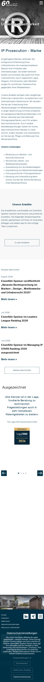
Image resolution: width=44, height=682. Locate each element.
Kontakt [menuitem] (3, 615)
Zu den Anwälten (22, 243)
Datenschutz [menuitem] (5, 621)
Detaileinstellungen (21, 658)
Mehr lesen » (9, 299)
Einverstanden (22, 663)
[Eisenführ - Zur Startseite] (9, 3)
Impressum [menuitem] (5, 618)
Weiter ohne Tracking (22, 670)
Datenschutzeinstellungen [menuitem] (10, 624)
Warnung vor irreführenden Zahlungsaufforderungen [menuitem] (10, 628)
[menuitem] (25, 616)
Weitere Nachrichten (22, 370)
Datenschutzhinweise (22, 677)
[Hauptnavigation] (41, 3)
